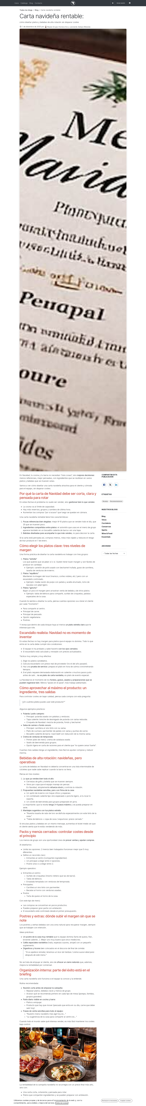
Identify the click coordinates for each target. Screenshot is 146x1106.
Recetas (105, 501)
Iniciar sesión (121, 3)
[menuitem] (17, 3)
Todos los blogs (26, 10)
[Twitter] (110, 484)
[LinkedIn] (116, 484)
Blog (36, 10)
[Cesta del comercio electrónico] (112, 3)
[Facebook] (104, 484)
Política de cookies (62, 1103)
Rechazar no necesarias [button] (109, 1100)
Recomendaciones (116, 501)
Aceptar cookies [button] (125, 1100)
